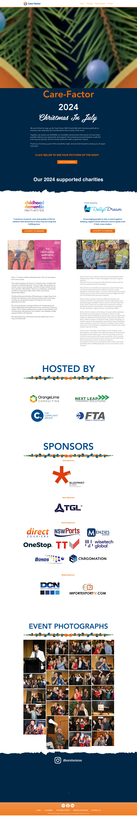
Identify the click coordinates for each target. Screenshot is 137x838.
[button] (100, 3)
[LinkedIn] (72, 805)
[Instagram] (63, 805)
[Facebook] (68, 805)
